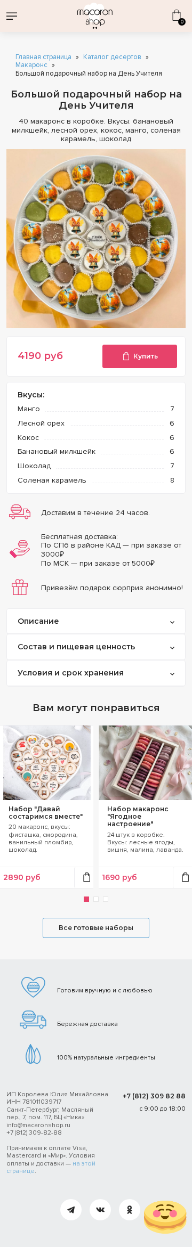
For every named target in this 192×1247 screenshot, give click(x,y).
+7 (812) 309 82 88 (154, 1096)
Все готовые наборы (96, 928)
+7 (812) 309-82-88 (34, 1133)
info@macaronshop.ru (38, 1125)
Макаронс (31, 65)
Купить (145, 356)
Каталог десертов (112, 57)
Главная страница (43, 57)
